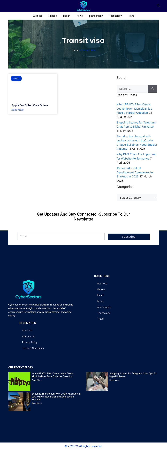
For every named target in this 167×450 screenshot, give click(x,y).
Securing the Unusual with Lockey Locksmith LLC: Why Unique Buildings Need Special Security (56, 396)
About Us (27, 330)
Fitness (53, 15)
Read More (17, 110)
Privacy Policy (29, 342)
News (80, 15)
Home (75, 50)
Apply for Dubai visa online (29, 105)
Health (66, 15)
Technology (115, 15)
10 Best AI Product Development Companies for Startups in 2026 (135, 172)
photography (96, 15)
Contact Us (28, 336)
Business (37, 15)
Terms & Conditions (33, 348)
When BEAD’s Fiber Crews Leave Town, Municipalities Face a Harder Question (134, 108)
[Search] (152, 89)
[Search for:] (132, 89)
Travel (131, 15)
